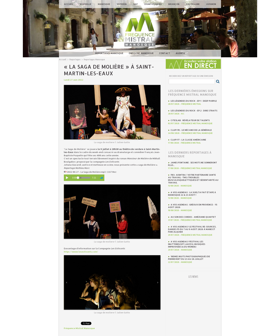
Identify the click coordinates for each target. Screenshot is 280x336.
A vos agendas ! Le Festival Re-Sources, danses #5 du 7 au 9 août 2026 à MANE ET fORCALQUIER (192, 229)
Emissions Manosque (141, 53)
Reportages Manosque (109, 53)
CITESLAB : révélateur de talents (190, 120)
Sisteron (122, 4)
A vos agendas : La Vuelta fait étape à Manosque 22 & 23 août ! (192, 193)
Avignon (211, 4)
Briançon (174, 4)
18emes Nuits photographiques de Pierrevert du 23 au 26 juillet (189, 257)
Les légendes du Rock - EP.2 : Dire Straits (194, 110)
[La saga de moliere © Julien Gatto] (112, 86)
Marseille (86, 4)
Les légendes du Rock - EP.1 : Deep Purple (194, 101)
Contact (165, 53)
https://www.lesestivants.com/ (81, 251)
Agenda (180, 53)
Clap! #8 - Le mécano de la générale (191, 130)
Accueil (69, 4)
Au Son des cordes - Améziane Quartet (193, 217)
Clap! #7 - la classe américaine (188, 139)
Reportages (75, 59)
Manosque (104, 4)
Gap (135, 4)
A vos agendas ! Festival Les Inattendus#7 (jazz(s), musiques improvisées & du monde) (186, 244)
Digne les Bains (153, 4)
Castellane (193, 4)
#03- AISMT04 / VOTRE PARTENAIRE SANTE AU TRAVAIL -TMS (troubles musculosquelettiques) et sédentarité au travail (193, 179)
